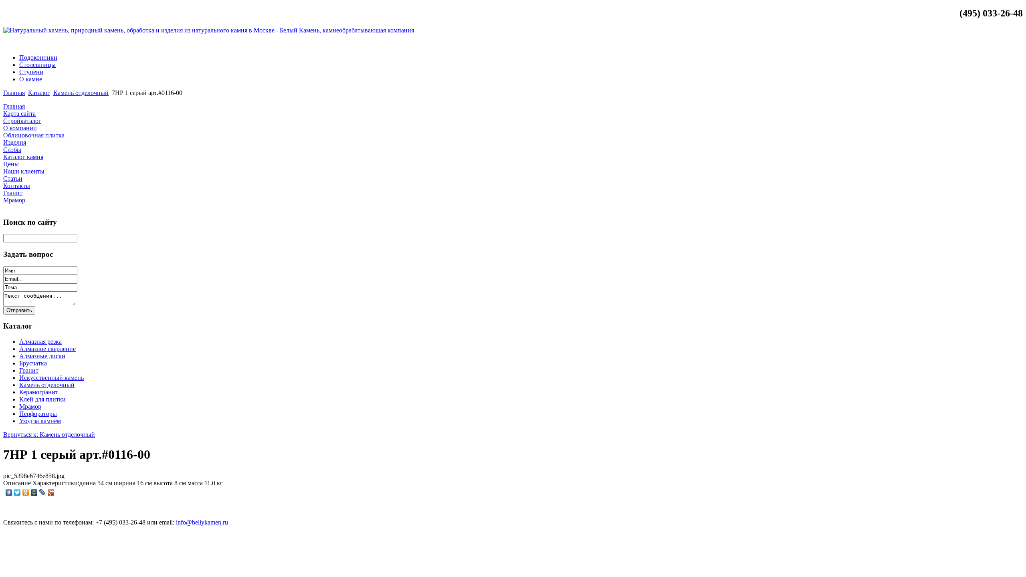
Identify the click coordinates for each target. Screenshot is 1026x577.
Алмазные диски (42, 356)
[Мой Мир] (34, 492)
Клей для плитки (42, 399)
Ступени (31, 72)
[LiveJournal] (42, 492)
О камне (30, 79)
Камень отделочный (81, 92)
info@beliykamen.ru (992, 43)
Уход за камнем (40, 421)
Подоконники (38, 57)
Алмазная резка (40, 341)
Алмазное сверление (47, 348)
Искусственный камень (51, 377)
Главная (14, 92)
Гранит (28, 370)
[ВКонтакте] (9, 492)
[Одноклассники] (26, 492)
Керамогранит (38, 392)
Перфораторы (38, 413)
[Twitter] (17, 492)
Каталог (39, 92)
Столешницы (37, 64)
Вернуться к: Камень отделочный (49, 434)
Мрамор (30, 406)
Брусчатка (33, 363)
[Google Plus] (51, 492)
